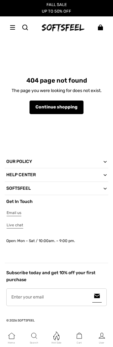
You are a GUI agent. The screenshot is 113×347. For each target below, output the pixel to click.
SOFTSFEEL (26, 320)
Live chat (15, 225)
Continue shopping (56, 107)
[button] (12, 27)
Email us (14, 213)
